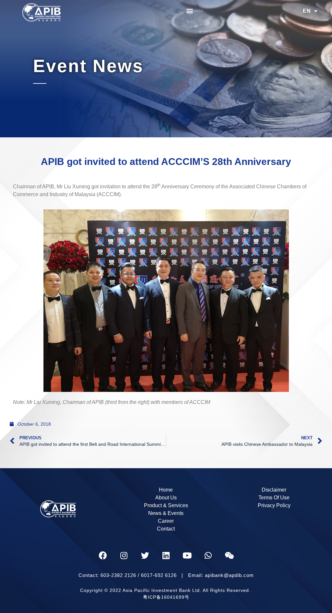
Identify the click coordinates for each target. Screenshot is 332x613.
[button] (189, 10)
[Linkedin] (166, 555)
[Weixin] (229, 555)
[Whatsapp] (208, 555)
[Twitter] (145, 555)
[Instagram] (124, 555)
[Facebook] (103, 555)
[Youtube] (187, 555)
